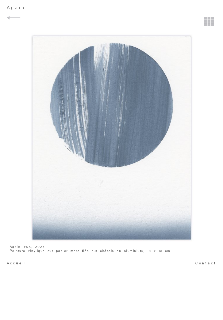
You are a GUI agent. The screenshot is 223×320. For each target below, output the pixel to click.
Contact (205, 263)
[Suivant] (209, 108)
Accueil (17, 263)
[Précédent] (14, 108)
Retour (14, 18)
